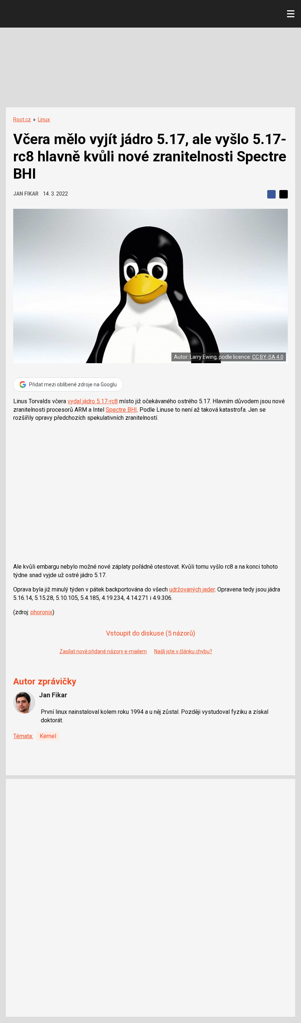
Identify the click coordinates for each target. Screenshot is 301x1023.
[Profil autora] (24, 702)
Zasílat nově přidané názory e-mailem (103, 651)
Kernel (48, 736)
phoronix (41, 612)
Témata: (23, 736)
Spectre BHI (121, 409)
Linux (44, 119)
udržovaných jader (192, 589)
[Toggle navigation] (290, 14)
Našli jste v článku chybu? (183, 651)
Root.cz (22, 119)
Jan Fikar (26, 194)
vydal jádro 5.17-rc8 (93, 401)
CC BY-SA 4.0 (267, 357)
